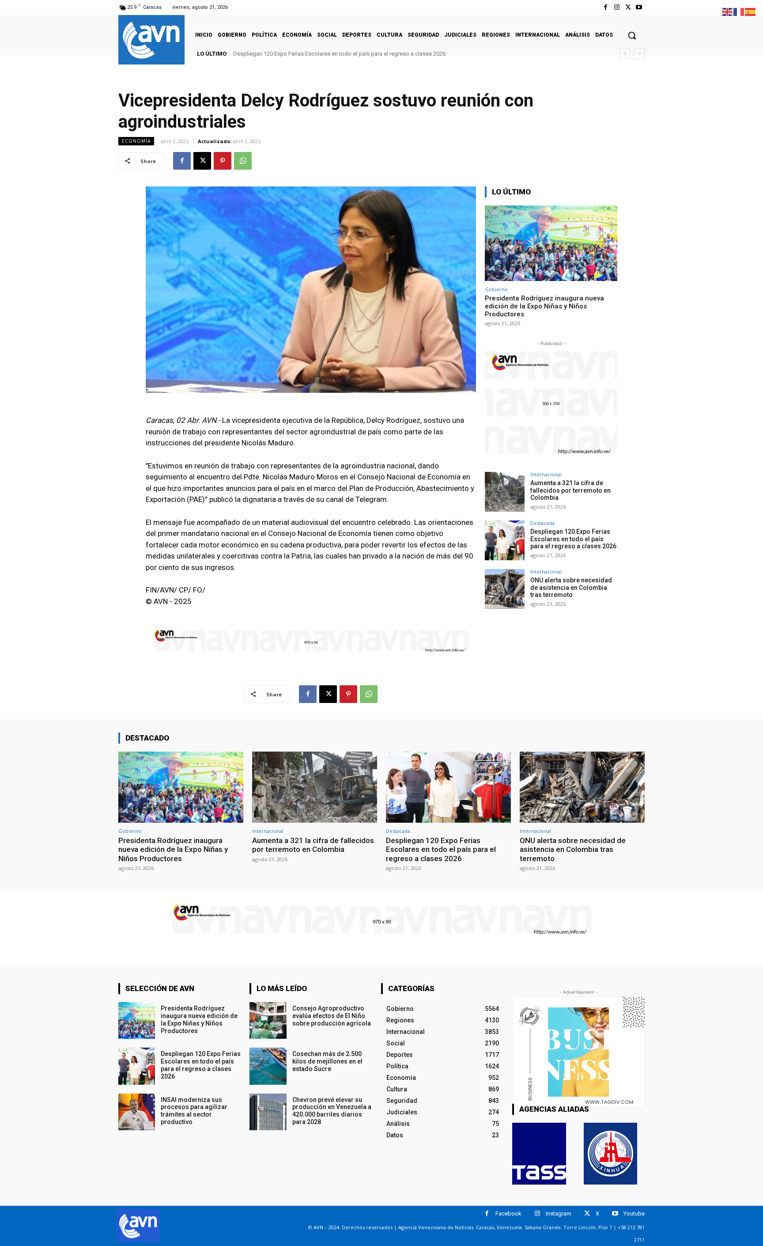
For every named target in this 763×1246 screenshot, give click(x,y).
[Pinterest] (222, 161)
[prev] (625, 53)
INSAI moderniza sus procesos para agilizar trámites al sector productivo (194, 1110)
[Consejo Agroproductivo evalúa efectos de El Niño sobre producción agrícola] (267, 1020)
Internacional (546, 474)
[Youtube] (639, 7)
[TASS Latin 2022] (539, 1154)
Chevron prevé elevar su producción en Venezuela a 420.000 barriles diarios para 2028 (331, 1110)
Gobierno (496, 289)
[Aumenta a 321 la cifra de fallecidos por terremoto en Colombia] (505, 492)
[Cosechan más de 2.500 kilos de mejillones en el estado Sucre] (267, 1066)
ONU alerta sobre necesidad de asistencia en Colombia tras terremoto (324, 53)
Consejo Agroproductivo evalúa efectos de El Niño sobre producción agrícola (331, 1016)
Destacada (542, 522)
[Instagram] (616, 7)
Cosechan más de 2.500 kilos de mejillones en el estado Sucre (327, 1061)
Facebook (508, 1213)
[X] (628, 7)
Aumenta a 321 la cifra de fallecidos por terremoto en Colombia (570, 490)
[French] (739, 11)
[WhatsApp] (243, 161)
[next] (639, 53)
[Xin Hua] (611, 1154)
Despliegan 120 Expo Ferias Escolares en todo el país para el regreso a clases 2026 (573, 539)
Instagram (558, 1213)
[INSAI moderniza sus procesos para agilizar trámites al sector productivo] (136, 1112)
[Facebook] (605, 7)
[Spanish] (750, 11)
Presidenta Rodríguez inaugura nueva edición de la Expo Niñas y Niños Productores (544, 306)
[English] (727, 11)
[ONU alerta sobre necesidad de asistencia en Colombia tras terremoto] (505, 589)
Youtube (634, 1213)
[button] (632, 35)
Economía (136, 141)
